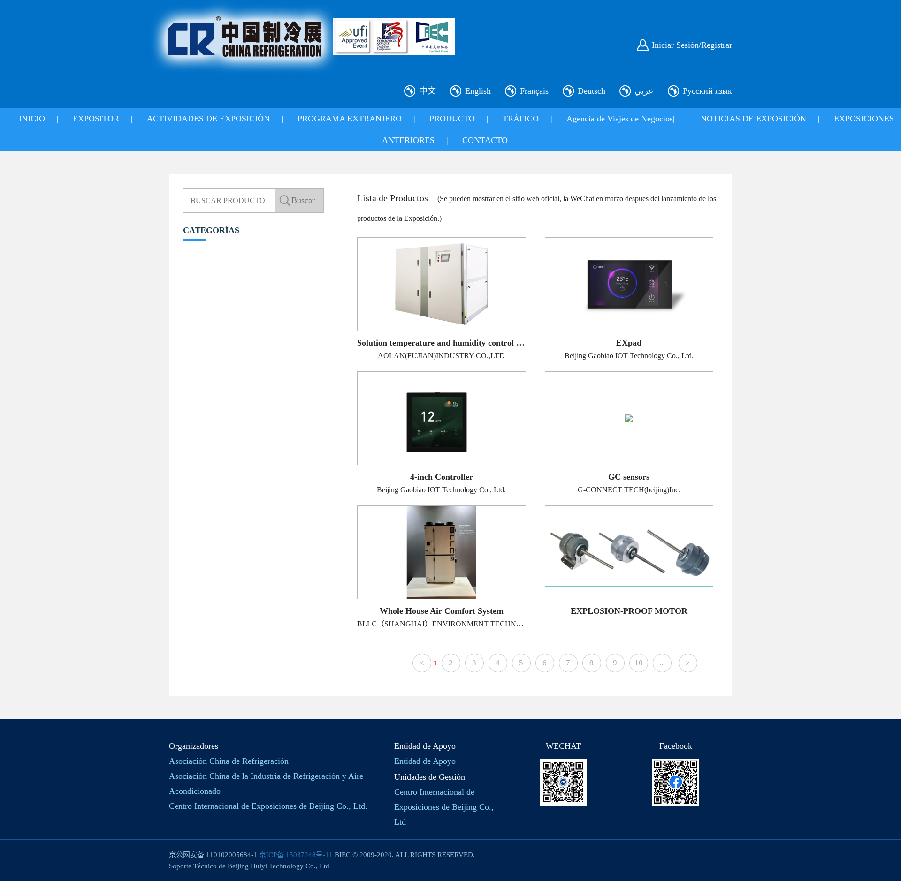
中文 (427, 91)
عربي (644, 91)
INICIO (32, 118)
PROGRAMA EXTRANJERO (350, 118)
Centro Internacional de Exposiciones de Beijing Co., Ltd (444, 807)
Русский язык (707, 91)
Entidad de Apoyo (425, 761)
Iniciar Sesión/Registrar (692, 45)
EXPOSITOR (96, 118)
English (478, 91)
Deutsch (591, 91)
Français (534, 91)
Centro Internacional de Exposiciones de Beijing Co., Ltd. (268, 806)
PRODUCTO (452, 118)
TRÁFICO (521, 118)
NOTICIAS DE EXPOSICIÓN (753, 118)
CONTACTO (485, 140)
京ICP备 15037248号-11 (296, 854)
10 (638, 662)
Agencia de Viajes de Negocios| (620, 118)
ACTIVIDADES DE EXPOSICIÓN (208, 118)
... (662, 662)
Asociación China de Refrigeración (229, 761)
